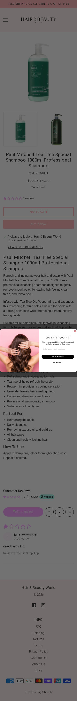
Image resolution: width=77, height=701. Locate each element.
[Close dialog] (75, 331)
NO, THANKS (57, 362)
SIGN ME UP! (58, 357)
